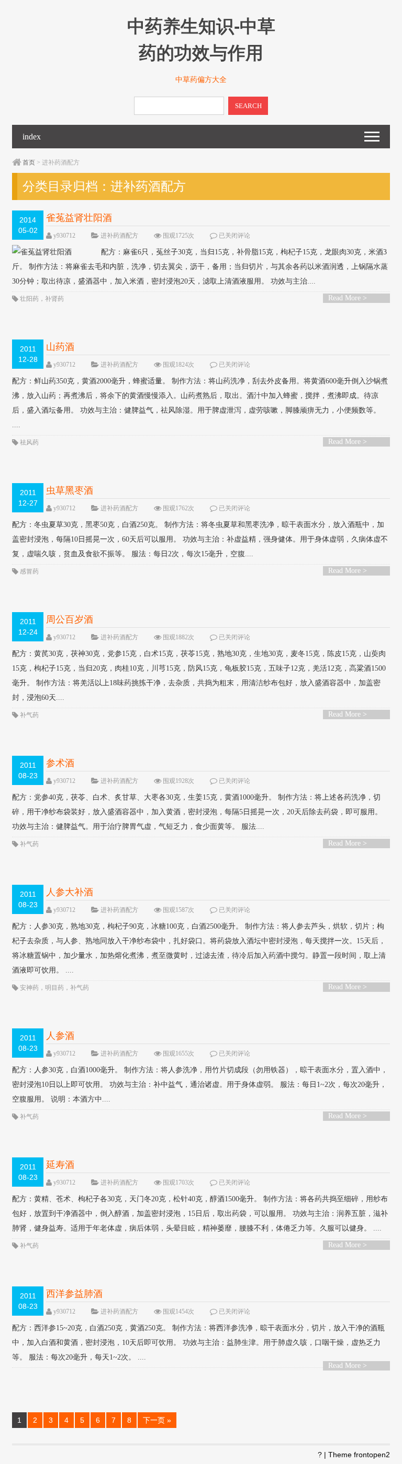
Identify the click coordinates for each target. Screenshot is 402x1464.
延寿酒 (60, 1165)
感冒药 (29, 571)
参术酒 (60, 763)
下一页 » (157, 1420)
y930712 (64, 235)
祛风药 (29, 442)
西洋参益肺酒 (74, 1294)
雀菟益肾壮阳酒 (79, 218)
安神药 (29, 987)
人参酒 (60, 1035)
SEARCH (248, 106)
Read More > (347, 298)
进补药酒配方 (119, 235)
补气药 (29, 715)
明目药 (54, 987)
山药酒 (60, 347)
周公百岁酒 (69, 619)
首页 (29, 162)
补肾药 (54, 298)
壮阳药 (29, 298)
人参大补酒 (69, 892)
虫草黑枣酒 (69, 490)
